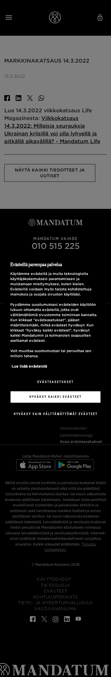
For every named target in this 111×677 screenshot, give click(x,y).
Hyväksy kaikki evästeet (55, 397)
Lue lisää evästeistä (29, 366)
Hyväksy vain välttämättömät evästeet (56, 414)
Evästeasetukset (55, 382)
